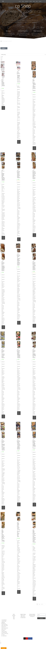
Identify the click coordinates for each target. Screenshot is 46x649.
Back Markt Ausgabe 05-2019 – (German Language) (3, 83)
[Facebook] (31, 638)
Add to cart (3, 108)
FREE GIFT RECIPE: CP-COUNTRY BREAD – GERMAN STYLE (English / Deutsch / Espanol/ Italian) (18, 260)
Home (1, 41)
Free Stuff (3, 262)
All (1, 60)
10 (1, 57)
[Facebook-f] (29, 638)
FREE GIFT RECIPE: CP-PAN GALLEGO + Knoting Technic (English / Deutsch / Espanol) (18, 445)
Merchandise (38, 31)
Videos (18, 72)
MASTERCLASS (3, 171)
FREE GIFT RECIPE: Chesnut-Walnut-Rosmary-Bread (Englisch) (18, 175)
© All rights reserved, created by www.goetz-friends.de (8, 638)
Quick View (2, 70)
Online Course (2, 532)
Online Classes (34, 80)
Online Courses (23, 31)
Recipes (8, 31)
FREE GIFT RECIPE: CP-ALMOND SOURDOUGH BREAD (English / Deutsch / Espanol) (3, 267)
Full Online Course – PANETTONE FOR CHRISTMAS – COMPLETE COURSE (3, 537)
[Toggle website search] (43, 1)
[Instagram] (24, 638)
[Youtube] (27, 638)
